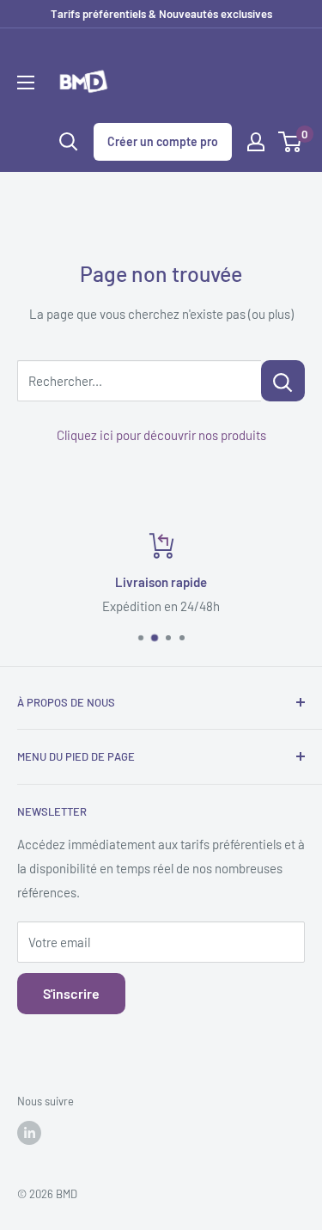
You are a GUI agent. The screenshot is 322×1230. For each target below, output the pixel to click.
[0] (290, 142)
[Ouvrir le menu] (25, 82)
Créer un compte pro (162, 141)
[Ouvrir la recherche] (68, 141)
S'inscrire (71, 993)
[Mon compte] (255, 141)
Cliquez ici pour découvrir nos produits (161, 435)
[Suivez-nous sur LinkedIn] (29, 1133)
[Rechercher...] (283, 380)
